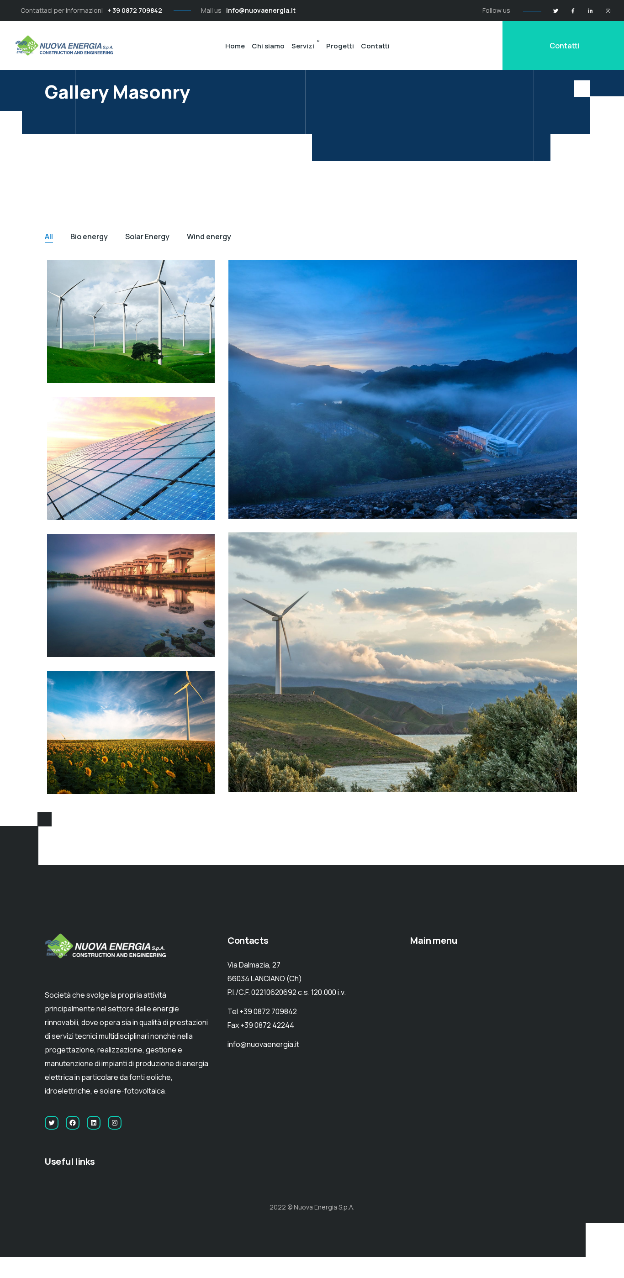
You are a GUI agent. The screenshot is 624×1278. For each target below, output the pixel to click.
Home (235, 46)
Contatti (375, 46)
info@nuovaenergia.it (261, 10)
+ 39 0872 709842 (134, 10)
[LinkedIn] (590, 10)
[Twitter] (555, 10)
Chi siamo (268, 46)
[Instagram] (607, 10)
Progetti (340, 46)
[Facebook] (573, 10)
